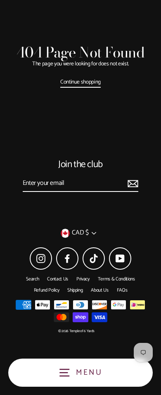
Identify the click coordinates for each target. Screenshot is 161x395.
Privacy (83, 279)
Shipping (75, 290)
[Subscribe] (131, 183)
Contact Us (57, 279)
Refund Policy (46, 290)
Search (32, 279)
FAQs (122, 290)
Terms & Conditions (116, 279)
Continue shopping (80, 82)
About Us (99, 290)
